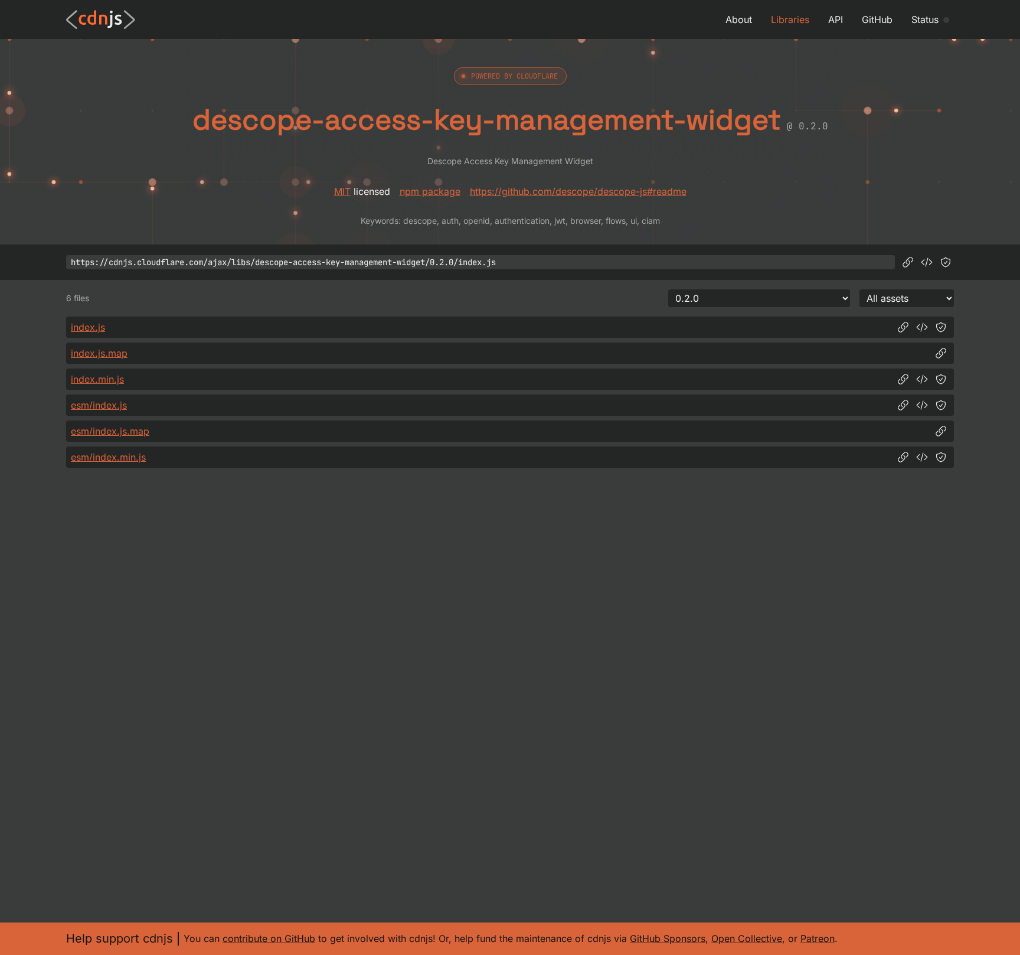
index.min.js (97, 379)
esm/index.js (99, 405)
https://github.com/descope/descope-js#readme (578, 191)
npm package (430, 191)
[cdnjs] (100, 19)
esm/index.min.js (108, 457)
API (835, 19)
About (738, 19)
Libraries (790, 19)
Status (925, 19)
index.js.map (99, 353)
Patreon (817, 938)
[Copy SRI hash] (945, 262)
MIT (342, 191)
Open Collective (746, 938)
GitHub (877, 19)
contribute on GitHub (269, 938)
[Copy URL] (908, 262)
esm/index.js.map (110, 431)
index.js (88, 327)
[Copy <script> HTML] (926, 262)
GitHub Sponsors (667, 938)
